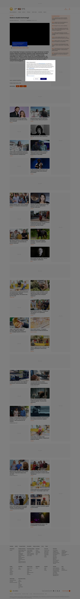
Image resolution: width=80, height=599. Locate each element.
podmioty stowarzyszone (42, 63)
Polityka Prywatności (31, 68)
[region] (40, 70)
